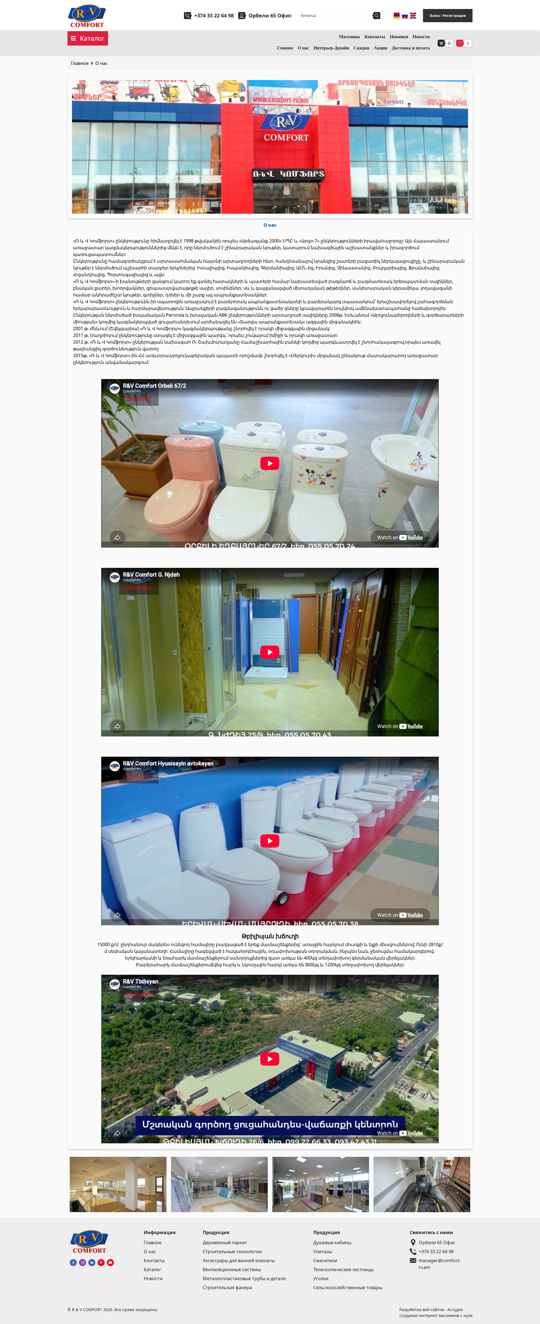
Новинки (399, 36)
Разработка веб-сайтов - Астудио (431, 1309)
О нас (303, 48)
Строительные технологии (232, 1251)
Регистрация (454, 15)
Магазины (349, 36)
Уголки (320, 1278)
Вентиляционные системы (232, 1269)
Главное (285, 48)
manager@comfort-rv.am (439, 1260)
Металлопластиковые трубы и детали (244, 1278)
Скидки (361, 48)
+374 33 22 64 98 (214, 15)
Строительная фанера (227, 1287)
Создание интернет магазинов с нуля (435, 1315)
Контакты (374, 36)
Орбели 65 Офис (437, 1242)
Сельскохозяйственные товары (347, 1287)
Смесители (325, 1260)
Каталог (152, 1269)
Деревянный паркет (225, 1242)
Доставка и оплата (411, 48)
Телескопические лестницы (343, 1269)
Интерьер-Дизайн (331, 48)
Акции (380, 48)
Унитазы (322, 1251)
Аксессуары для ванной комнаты (239, 1260)
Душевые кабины (332, 1242)
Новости (421, 36)
